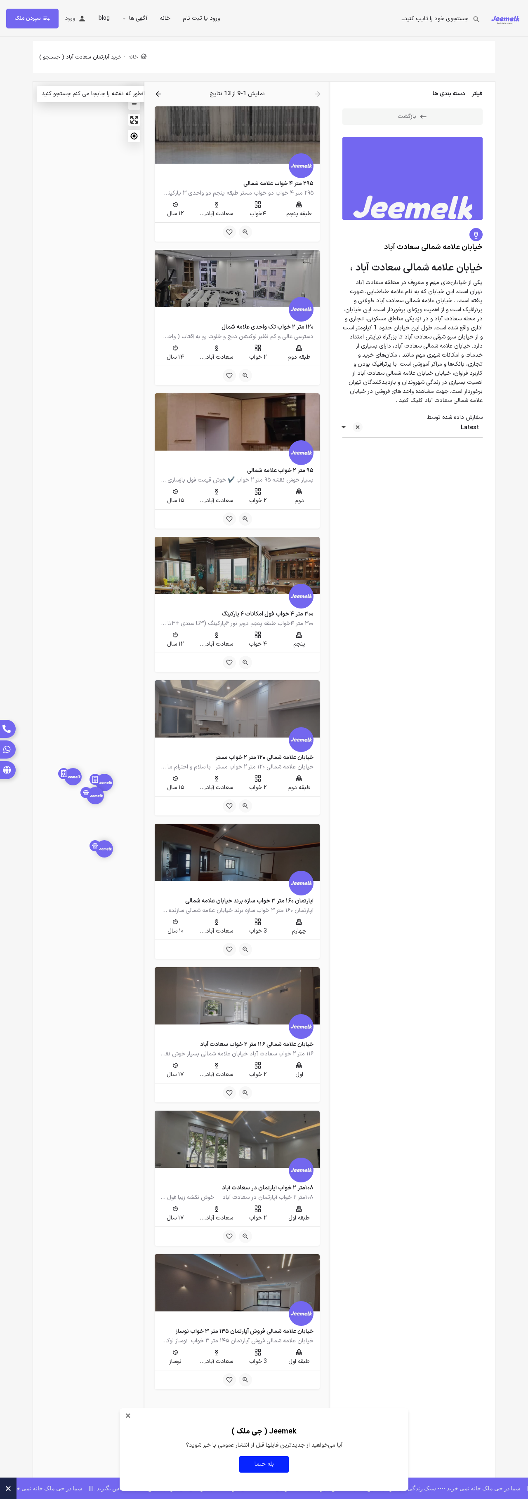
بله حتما (264, 1464)
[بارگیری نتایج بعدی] (158, 94)
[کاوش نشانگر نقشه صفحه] (104, 782)
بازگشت (407, 116)
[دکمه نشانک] (229, 232)
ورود (70, 18)
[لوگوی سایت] (504, 18)
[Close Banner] (8, 1488)
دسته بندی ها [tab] (449, 93)
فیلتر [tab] (477, 93)
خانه (165, 18)
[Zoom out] (134, 104)
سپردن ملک (27, 18)
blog (104, 18)
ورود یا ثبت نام (201, 18)
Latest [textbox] (470, 427)
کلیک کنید (411, 400)
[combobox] (412, 428)
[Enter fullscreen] (134, 120)
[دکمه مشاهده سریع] (245, 232)
